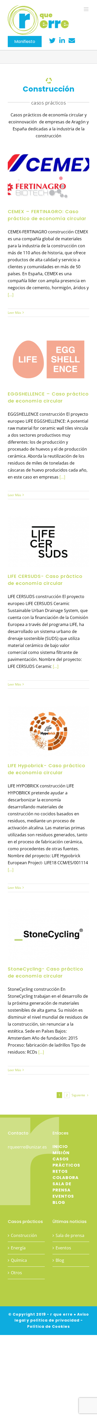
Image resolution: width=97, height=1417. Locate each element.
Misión (61, 1153)
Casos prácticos (66, 1162)
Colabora (66, 1178)
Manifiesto (24, 41)
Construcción (24, 1235)
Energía (18, 1248)
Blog (59, 1202)
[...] (10, 294)
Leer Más (14, 312)
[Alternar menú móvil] (86, 9)
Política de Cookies (48, 1326)
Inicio (60, 1147)
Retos (60, 1171)
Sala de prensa (62, 1187)
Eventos (63, 1196)
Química (19, 1260)
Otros (16, 1273)
